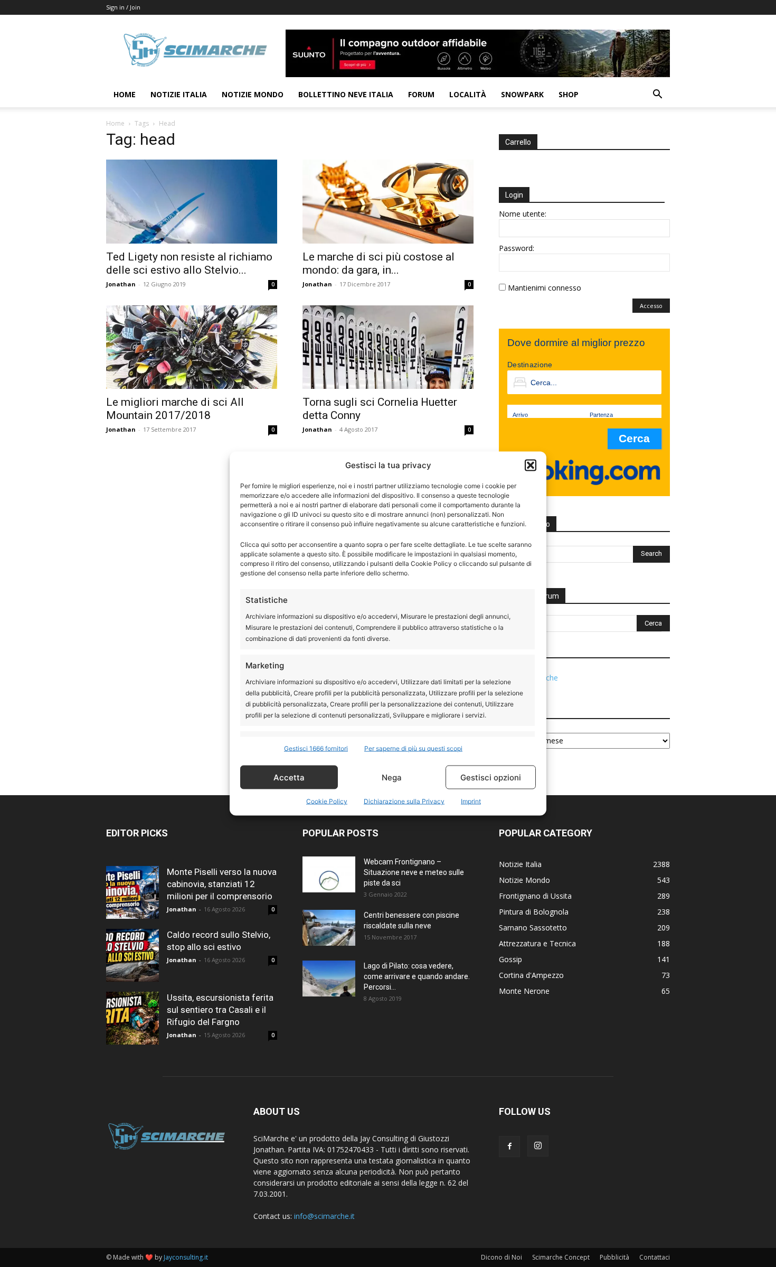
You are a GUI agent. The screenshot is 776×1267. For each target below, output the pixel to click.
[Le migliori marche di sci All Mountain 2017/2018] (191, 347)
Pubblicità (614, 1257)
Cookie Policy (326, 801)
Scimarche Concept (561, 1257)
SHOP (569, 94)
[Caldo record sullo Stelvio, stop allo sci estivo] (132, 955)
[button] (530, 465)
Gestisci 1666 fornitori (316, 748)
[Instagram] (537, 1146)
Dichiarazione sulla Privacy (404, 801)
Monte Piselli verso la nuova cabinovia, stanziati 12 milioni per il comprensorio (222, 884)
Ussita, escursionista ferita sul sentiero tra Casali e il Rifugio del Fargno (220, 1009)
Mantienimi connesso (544, 288)
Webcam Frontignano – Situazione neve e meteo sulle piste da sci (414, 872)
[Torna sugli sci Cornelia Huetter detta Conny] (388, 347)
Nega (392, 777)
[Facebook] (509, 1146)
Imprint (471, 801)
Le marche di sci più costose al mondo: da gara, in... (378, 263)
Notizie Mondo (252, 94)
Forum (421, 94)
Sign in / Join (123, 7)
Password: (516, 248)
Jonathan (121, 284)
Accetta (289, 777)
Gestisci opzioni (490, 777)
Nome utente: (522, 214)
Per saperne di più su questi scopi (413, 748)
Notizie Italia (178, 94)
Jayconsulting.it (186, 1257)
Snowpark (522, 94)
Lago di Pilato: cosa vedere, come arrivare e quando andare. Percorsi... (417, 976)
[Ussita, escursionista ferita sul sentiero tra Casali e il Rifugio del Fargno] (132, 1018)
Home (124, 94)
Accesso (651, 306)
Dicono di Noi (501, 1257)
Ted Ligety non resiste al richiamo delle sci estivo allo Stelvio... (189, 263)
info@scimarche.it (324, 1216)
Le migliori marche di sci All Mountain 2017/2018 (175, 409)
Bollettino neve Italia (345, 94)
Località (467, 94)
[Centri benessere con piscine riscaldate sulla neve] (328, 928)
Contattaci (654, 1257)
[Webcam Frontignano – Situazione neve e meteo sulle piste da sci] (328, 874)
